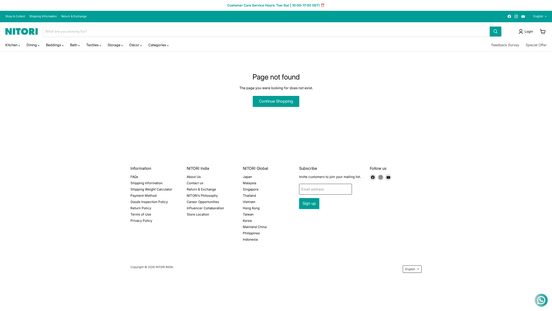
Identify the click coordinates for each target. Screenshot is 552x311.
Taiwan (248, 214)
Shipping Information (43, 16)
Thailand (249, 196)
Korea (247, 221)
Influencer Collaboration (205, 208)
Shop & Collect (15, 16)
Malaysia (249, 183)
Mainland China (255, 227)
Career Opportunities (203, 202)
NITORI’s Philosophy (202, 196)
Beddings (54, 45)
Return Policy (140, 208)
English (538, 16)
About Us (194, 177)
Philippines (251, 233)
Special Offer (536, 45)
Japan (247, 177)
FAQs (134, 177)
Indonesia (250, 239)
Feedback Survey (505, 45)
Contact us (195, 183)
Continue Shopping (276, 101)
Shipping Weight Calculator (151, 189)
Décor (134, 45)
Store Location (198, 214)
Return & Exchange (74, 16)
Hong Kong (251, 208)
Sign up (309, 203)
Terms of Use (140, 214)
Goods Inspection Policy (149, 202)
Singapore (251, 189)
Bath (74, 45)
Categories (157, 45)
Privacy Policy (141, 221)
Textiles (92, 45)
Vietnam (249, 202)
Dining (32, 45)
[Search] (495, 31)
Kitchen (11, 45)
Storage (114, 45)
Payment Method (143, 196)
